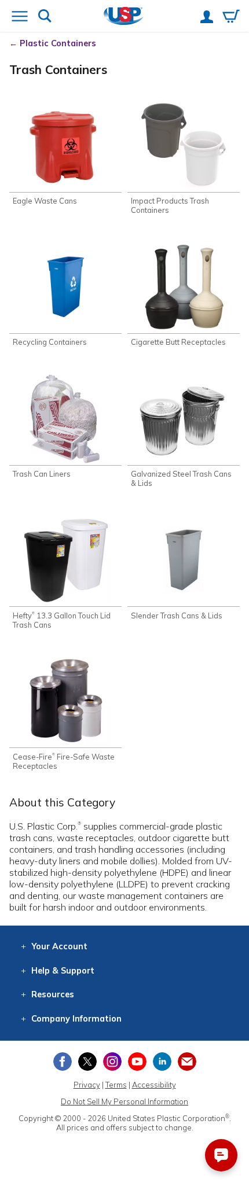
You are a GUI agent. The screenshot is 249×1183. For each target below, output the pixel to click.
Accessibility (154, 1084)
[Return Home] (124, 17)
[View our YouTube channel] (137, 1061)
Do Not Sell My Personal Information (124, 1101)
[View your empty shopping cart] (231, 17)
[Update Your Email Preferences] (187, 1061)
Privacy (87, 1084)
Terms (116, 1084)
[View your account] (206, 17)
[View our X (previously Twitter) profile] (87, 1061)
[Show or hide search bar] (45, 17)
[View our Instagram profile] (112, 1061)
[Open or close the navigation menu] (19, 17)
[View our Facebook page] (62, 1061)
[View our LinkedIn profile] (162, 1061)
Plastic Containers (58, 43)
